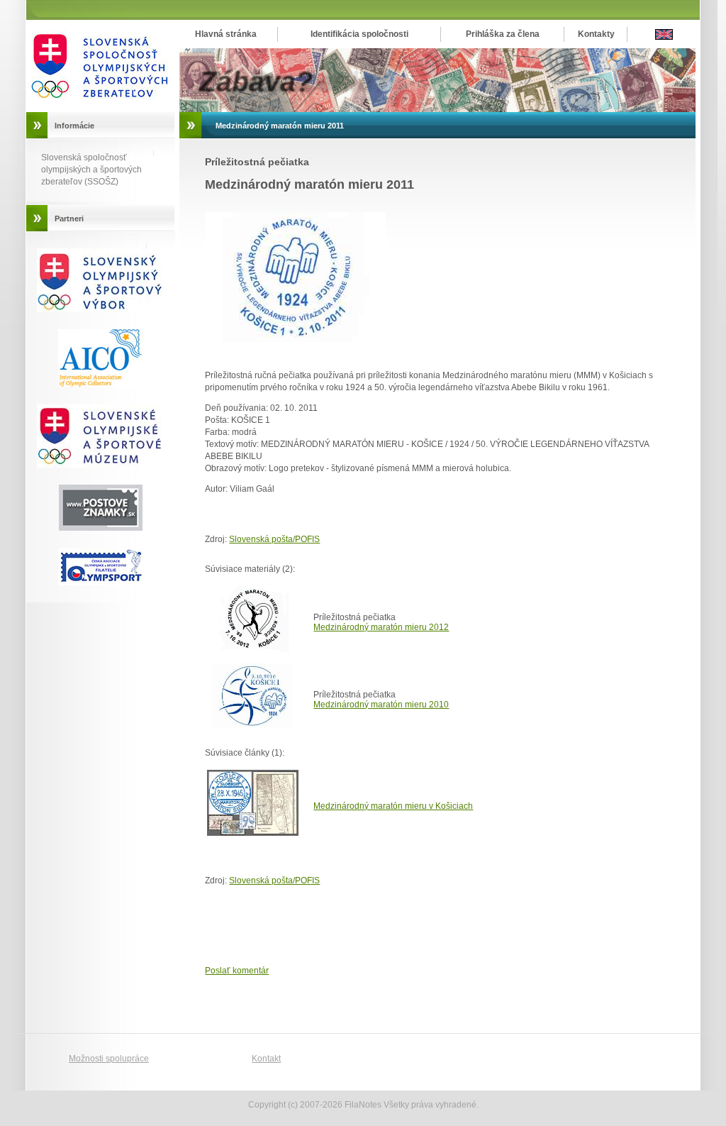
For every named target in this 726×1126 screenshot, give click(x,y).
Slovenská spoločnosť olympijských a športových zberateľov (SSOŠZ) (91, 170)
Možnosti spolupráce (109, 1059)
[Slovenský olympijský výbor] (100, 309)
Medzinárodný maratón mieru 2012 (381, 627)
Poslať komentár (237, 971)
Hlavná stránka (226, 34)
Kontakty (596, 34)
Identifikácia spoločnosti (359, 34)
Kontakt (266, 1059)
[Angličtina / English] (664, 37)
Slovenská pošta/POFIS (274, 539)
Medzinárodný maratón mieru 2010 (381, 705)
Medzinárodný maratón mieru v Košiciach (393, 806)
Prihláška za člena (503, 34)
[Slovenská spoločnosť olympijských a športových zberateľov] (100, 109)
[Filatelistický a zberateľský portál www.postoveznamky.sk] (100, 465)
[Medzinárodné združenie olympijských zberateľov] (100, 384)
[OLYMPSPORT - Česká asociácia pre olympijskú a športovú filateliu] (100, 582)
